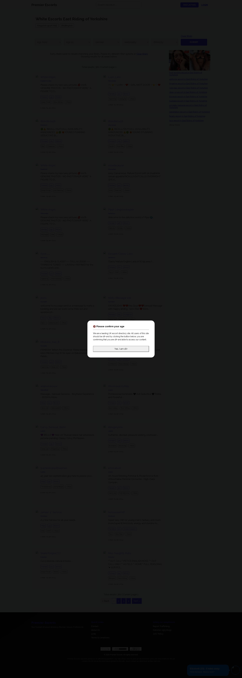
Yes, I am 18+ (121, 349)
